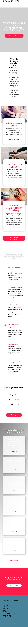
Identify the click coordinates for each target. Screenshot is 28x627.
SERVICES (6, 611)
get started (14, 585)
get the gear (14, 415)
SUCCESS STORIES (10, 613)
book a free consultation (14, 238)
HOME (5, 606)
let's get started (14, 36)
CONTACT (7, 616)
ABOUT (6, 608)
